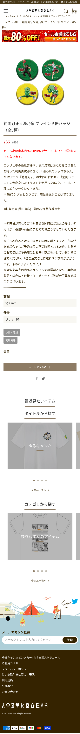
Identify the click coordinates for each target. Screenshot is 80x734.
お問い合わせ (10, 692)
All (16, 22)
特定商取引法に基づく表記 (18, 674)
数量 (6, 351)
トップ (6, 22)
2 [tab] (38, 480)
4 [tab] (46, 480)
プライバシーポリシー (15, 669)
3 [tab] (42, 480)
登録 (70, 639)
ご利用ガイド (10, 663)
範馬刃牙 (10, 340)
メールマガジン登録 (16, 632)
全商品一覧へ (38, 490)
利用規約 (7, 680)
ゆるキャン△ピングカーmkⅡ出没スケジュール (31, 657)
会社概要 (7, 686)
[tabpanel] (40, 82)
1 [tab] (34, 480)
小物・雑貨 (11, 332)
